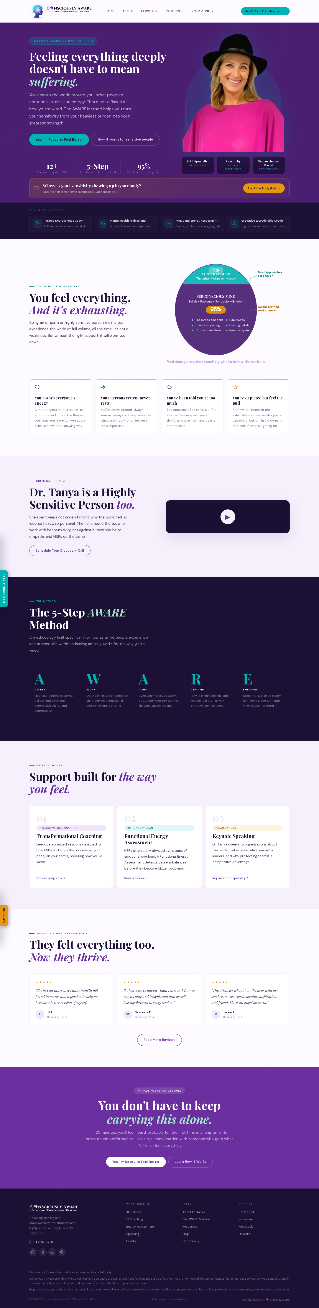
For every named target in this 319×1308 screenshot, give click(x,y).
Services (149, 11)
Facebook (246, 1226)
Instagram (246, 1219)
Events (131, 1241)
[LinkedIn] (52, 1252)
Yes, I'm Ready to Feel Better (59, 139)
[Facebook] (43, 1252)
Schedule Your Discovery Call (60, 550)
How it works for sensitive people (125, 139)
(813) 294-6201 (41, 1242)
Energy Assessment (140, 1226)
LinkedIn (244, 1234)
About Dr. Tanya (194, 1212)
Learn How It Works (191, 1161)
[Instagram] (33, 1252)
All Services (134, 1212)
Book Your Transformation (265, 11)
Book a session (135, 878)
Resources (175, 11)
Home (110, 11)
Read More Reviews (159, 1040)
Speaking (132, 1234)
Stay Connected (4, 588)
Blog (186, 1234)
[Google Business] (62, 1252)
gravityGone (281, 1299)
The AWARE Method (196, 1219)
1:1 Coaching (134, 1219)
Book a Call (247, 1212)
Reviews (4, 915)
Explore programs (49, 878)
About (128, 11)
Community (202, 11)
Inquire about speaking (228, 878)
